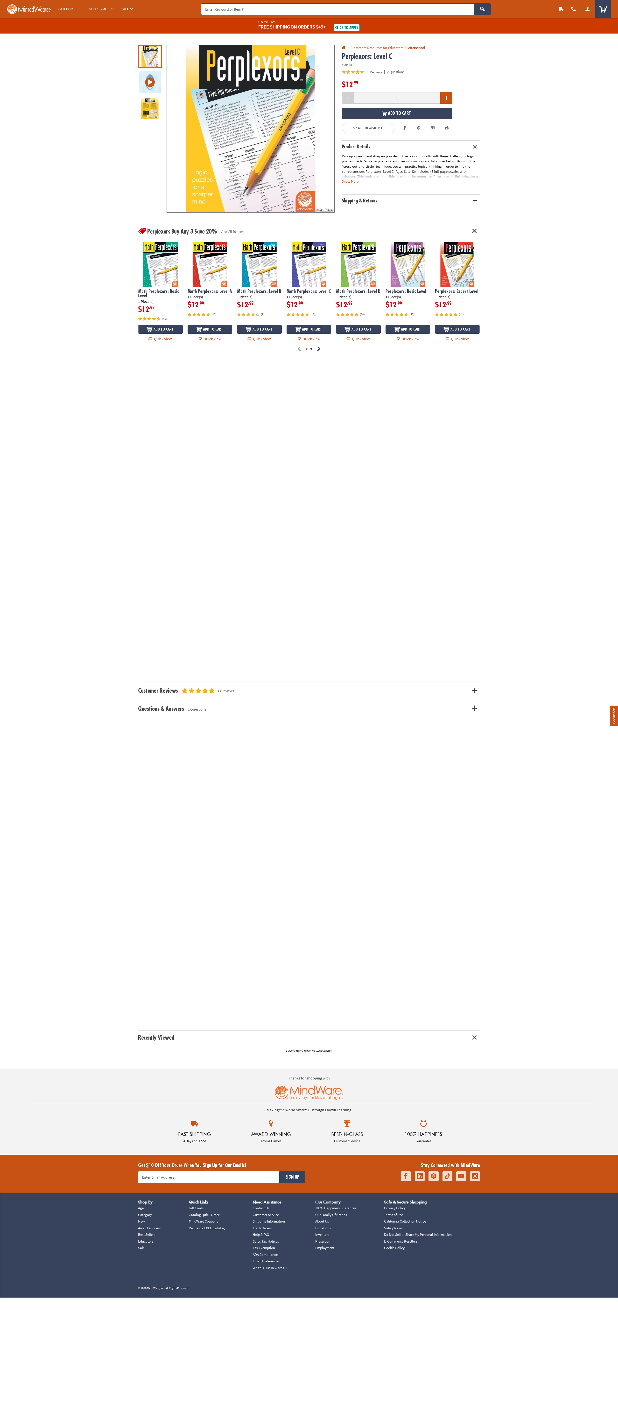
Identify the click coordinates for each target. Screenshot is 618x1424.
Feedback (613, 716)
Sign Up (292, 1177)
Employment (324, 1247)
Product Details (356, 146)
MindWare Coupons (203, 1221)
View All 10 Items (232, 231)
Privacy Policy (395, 1208)
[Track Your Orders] (561, 9)
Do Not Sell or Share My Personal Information (418, 1234)
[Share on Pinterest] (418, 128)
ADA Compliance (265, 1254)
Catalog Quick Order (204, 1214)
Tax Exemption (264, 1247)
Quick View (162, 338)
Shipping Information (269, 1221)
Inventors (322, 1234)
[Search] (482, 9)
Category (145, 1214)
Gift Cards (196, 1208)
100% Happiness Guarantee (335, 1208)
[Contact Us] (573, 9)
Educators (145, 1241)
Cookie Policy (394, 1247)
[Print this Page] (446, 128)
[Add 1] (446, 98)
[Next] (318, 349)
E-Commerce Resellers (400, 1241)
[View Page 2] (311, 349)
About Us (322, 1221)
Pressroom (323, 1241)
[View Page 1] (306, 349)
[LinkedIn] (420, 1176)
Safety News (393, 1228)
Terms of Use (393, 1214)
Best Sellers (146, 1234)
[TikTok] (447, 1176)
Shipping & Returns (360, 200)
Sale (141, 1247)
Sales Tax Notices (266, 1241)
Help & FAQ (261, 1234)
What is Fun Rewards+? (270, 1267)
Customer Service (266, 1214)
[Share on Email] (432, 128)
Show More (350, 181)
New (141, 1221)
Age (141, 1208)
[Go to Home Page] (343, 48)
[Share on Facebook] (405, 128)
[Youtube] (461, 1176)
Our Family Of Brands (331, 1214)
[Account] (587, 9)
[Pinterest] (433, 1176)
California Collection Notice (405, 1221)
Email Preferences (266, 1261)
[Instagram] (475, 1176)
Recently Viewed (156, 1038)
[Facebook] (406, 1176)
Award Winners (149, 1228)
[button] (250, 128)
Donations (323, 1228)
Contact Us (261, 1208)
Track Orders (262, 1228)
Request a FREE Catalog (207, 1228)
